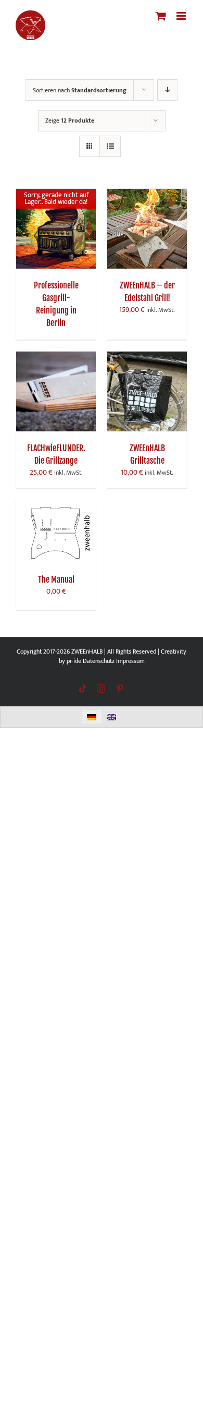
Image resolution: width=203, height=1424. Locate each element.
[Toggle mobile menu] (181, 15)
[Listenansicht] (110, 146)
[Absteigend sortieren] (167, 90)
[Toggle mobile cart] (161, 15)
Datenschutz (99, 661)
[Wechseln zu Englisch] (111, 716)
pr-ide (74, 661)
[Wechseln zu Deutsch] (92, 716)
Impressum (130, 661)
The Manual (56, 579)
